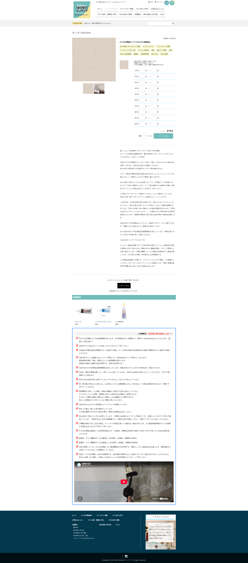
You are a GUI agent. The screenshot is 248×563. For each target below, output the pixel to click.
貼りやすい (155, 54)
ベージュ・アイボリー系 (127, 50)
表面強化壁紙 (145, 54)
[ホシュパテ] (84, 319)
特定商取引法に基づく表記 (80, 535)
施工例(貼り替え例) (150, 14)
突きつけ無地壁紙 (125, 54)
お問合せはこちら (157, 9)
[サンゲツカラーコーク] (104, 319)
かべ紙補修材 (119, 321)
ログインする (124, 285)
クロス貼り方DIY (142, 9)
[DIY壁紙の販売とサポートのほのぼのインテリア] (82, 16)
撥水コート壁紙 (161, 50)
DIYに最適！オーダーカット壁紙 (130, 46)
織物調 (136, 54)
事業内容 (75, 527)
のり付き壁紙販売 (111, 9)
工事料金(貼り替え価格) (80, 533)
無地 (170, 50)
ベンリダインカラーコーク (103, 321)
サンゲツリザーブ (148, 46)
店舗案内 (137, 14)
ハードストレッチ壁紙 (163, 46)
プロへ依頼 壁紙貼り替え (107, 14)
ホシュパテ (78, 321)
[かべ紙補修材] (124, 319)
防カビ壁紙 (164, 54)
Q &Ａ (162, 14)
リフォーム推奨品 (143, 50)
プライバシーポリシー (163, 2)
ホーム (99, 9)
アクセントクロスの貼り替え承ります (84, 538)
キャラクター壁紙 (126, 9)
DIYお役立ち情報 (125, 14)
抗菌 (153, 50)
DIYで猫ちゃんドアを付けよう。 (102, 23)
